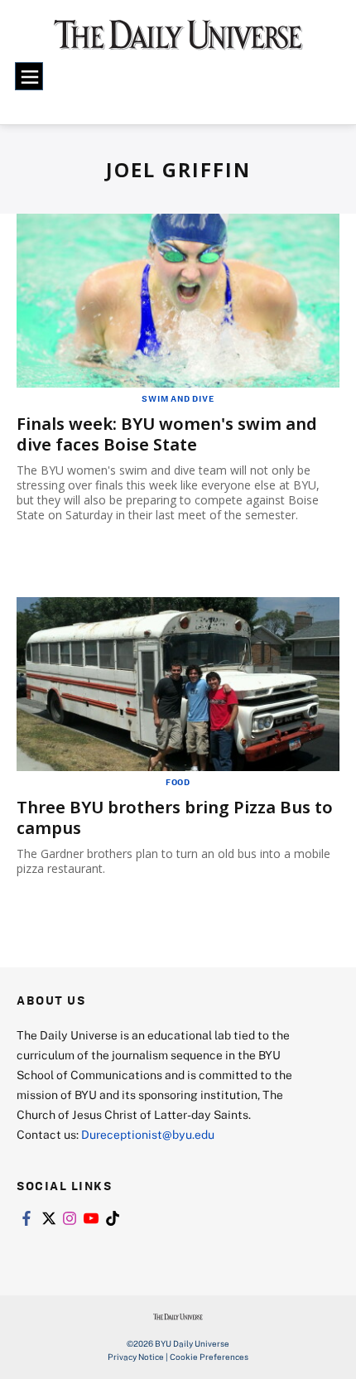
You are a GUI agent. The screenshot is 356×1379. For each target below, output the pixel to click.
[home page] (178, 41)
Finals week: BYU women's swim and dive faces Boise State (167, 434)
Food (178, 782)
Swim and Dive (178, 398)
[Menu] (29, 76)
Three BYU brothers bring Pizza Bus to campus (175, 817)
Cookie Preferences (209, 1357)
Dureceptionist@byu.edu (147, 1134)
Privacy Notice (136, 1357)
